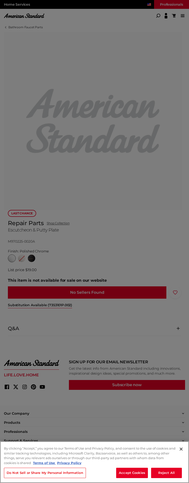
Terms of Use (44, 463)
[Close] (181, 449)
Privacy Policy (69, 463)
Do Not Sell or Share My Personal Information (45, 473)
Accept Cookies (132, 473)
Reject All (166, 473)
